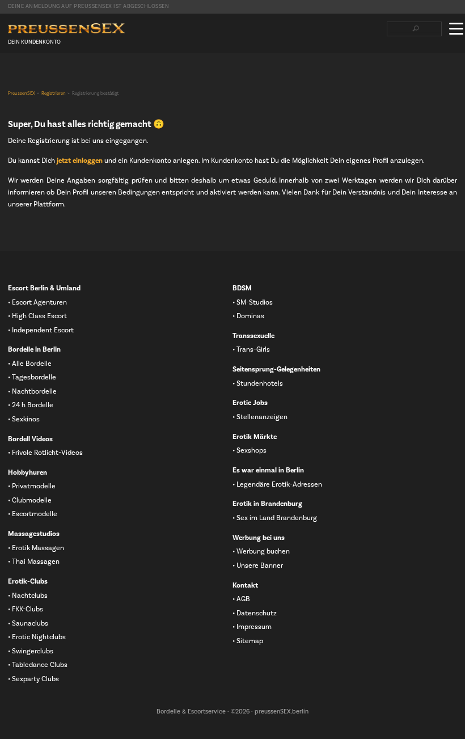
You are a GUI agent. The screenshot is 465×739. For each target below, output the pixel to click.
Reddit (85, 74)
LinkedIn (49, 74)
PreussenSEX (21, 93)
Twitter (31, 74)
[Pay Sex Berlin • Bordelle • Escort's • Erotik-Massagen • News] (66, 28)
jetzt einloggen (80, 160)
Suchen (415, 29)
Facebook (13, 74)
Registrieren (53, 93)
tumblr (67, 74)
